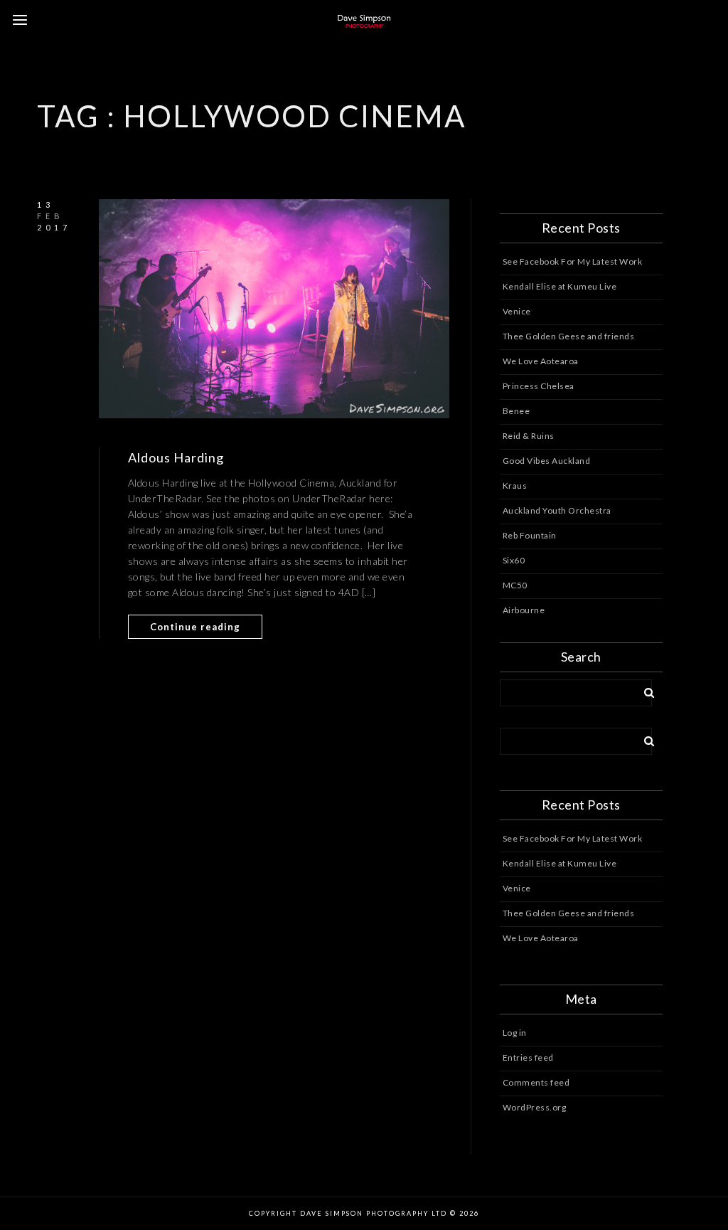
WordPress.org (535, 1107)
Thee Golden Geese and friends (569, 336)
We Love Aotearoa (541, 361)
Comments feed (536, 1082)
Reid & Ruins (529, 435)
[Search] (644, 690)
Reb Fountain (530, 535)
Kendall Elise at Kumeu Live (560, 286)
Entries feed (528, 1057)
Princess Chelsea (538, 386)
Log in (515, 1032)
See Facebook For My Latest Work (573, 261)
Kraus (515, 485)
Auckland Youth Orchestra (557, 510)
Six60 (514, 560)
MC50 (515, 585)
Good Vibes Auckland (547, 460)
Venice (517, 311)
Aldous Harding (176, 457)
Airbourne (524, 610)
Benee (516, 410)
